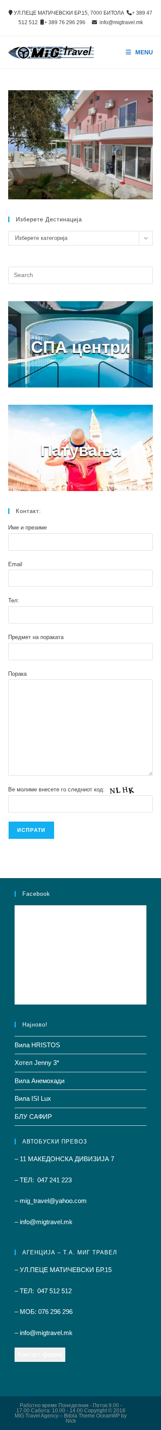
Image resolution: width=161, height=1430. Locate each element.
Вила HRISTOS (37, 1045)
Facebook (36, 894)
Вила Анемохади (39, 1080)
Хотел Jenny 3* (37, 1062)
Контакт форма (40, 1354)
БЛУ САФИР (33, 1116)
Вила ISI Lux (33, 1098)
